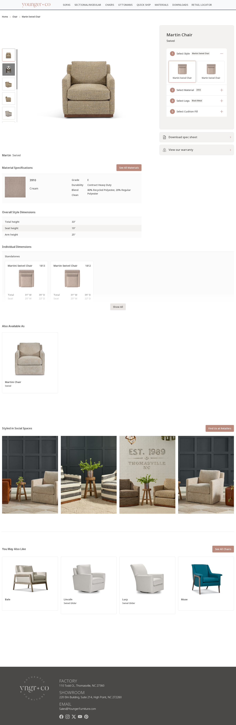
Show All (118, 306)
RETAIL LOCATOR (202, 4)
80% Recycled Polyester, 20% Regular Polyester (109, 191)
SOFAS (66, 4)
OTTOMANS (125, 4)
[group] (8, 69)
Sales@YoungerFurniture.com (77, 709)
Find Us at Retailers (219, 428)
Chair (14, 16)
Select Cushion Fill (185, 111)
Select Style (190, 53)
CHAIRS (109, 4)
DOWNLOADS (180, 4)
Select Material (186, 90)
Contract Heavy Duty (99, 185)
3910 (33, 180)
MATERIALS (161, 4)
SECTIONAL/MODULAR (87, 4)
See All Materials (129, 167)
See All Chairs (223, 549)
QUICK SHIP (144, 4)
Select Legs (187, 100)
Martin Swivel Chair (31, 16)
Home (5, 16)
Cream (34, 188)
